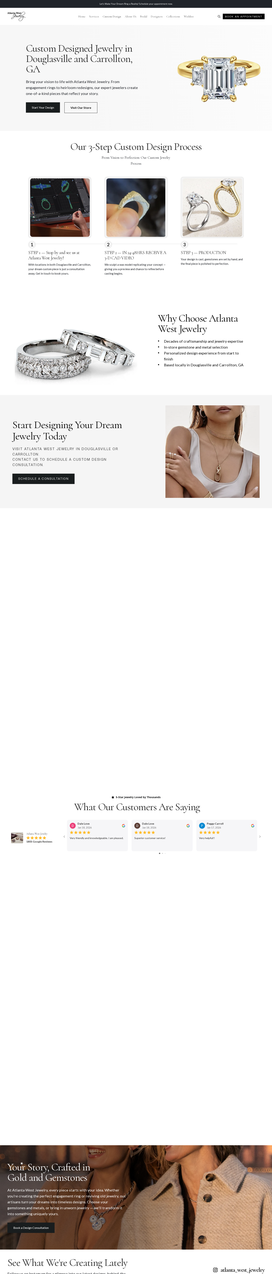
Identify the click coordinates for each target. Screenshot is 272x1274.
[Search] (219, 16)
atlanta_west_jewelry (243, 1270)
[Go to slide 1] (159, 853)
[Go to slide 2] (162, 853)
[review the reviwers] (123, 825)
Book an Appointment (243, 16)
